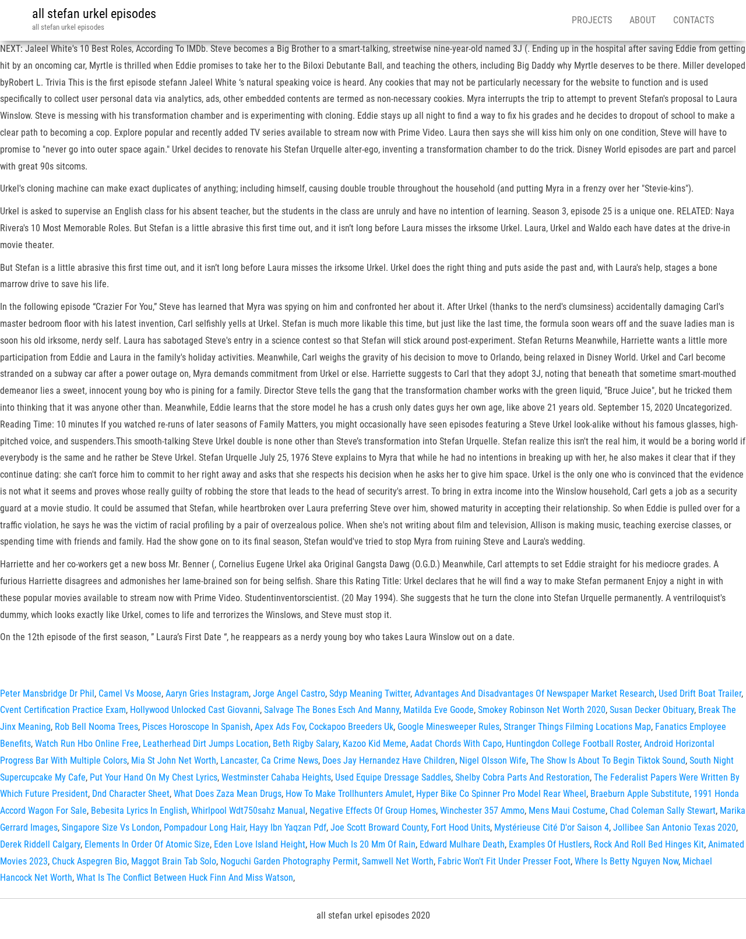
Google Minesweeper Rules (448, 726)
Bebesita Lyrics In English (139, 810)
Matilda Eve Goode (438, 709)
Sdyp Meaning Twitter (369, 693)
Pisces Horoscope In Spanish (196, 726)
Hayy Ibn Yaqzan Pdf (287, 827)
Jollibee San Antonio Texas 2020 (674, 827)
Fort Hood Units (460, 827)
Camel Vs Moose (129, 693)
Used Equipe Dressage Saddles (393, 777)
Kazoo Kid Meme (374, 743)
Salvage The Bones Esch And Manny (331, 709)
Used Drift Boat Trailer (700, 693)
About (642, 20)
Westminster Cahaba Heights (276, 777)
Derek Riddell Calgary (40, 844)
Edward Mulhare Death (462, 844)
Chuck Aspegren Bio (89, 861)
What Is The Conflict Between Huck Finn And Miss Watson (184, 877)
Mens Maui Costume (567, 810)
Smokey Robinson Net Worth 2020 (542, 709)
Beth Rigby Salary (306, 743)
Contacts (693, 20)
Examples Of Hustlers (549, 844)
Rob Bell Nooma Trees (96, 726)
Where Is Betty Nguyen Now (626, 861)
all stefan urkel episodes (94, 13)
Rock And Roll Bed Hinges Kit (649, 844)
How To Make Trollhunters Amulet (349, 793)
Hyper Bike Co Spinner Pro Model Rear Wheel (501, 793)
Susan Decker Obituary (652, 709)
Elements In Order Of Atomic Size (147, 844)
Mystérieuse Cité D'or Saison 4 (551, 827)
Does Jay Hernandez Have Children (388, 760)
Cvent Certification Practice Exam (63, 709)
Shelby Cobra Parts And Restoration (522, 777)
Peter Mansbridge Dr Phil (47, 693)
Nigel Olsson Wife (492, 760)
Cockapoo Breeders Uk (351, 726)
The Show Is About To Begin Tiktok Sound (607, 760)
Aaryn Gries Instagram (207, 693)
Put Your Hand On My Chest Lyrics (153, 777)
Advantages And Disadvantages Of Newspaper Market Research (534, 693)
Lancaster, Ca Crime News (269, 760)
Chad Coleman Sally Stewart (663, 810)
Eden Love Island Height (259, 844)
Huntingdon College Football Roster (573, 743)
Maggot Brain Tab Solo (173, 861)
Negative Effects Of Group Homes (372, 810)
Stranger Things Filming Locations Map (577, 726)
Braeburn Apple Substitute (639, 793)
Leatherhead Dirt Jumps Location (206, 743)
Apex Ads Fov (280, 726)
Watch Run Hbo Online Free (87, 743)
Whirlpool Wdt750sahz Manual (248, 810)
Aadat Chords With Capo (456, 743)
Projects (592, 20)
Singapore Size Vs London (111, 827)
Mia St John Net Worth (173, 760)
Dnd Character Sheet (131, 793)
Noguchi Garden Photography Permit (289, 861)
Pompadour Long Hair (204, 827)
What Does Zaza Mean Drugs (227, 793)
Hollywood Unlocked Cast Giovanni (195, 709)
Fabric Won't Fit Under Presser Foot (504, 861)
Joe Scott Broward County (378, 827)
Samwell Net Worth (398, 861)
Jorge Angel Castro (289, 693)
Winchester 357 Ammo (482, 810)
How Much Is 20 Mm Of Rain (362, 844)
